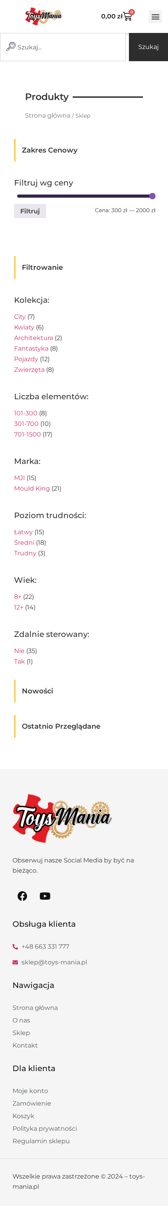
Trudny (25, 553)
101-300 (26, 413)
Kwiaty (24, 327)
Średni (24, 542)
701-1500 (27, 434)
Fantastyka (31, 348)
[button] (155, 16)
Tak (19, 661)
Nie (19, 651)
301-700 (26, 423)
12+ (18, 607)
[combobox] (63, 47)
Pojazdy (26, 359)
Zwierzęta (29, 369)
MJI (19, 478)
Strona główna (47, 115)
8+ (17, 596)
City (20, 316)
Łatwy (23, 532)
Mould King (32, 488)
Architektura (33, 338)
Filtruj (30, 211)
